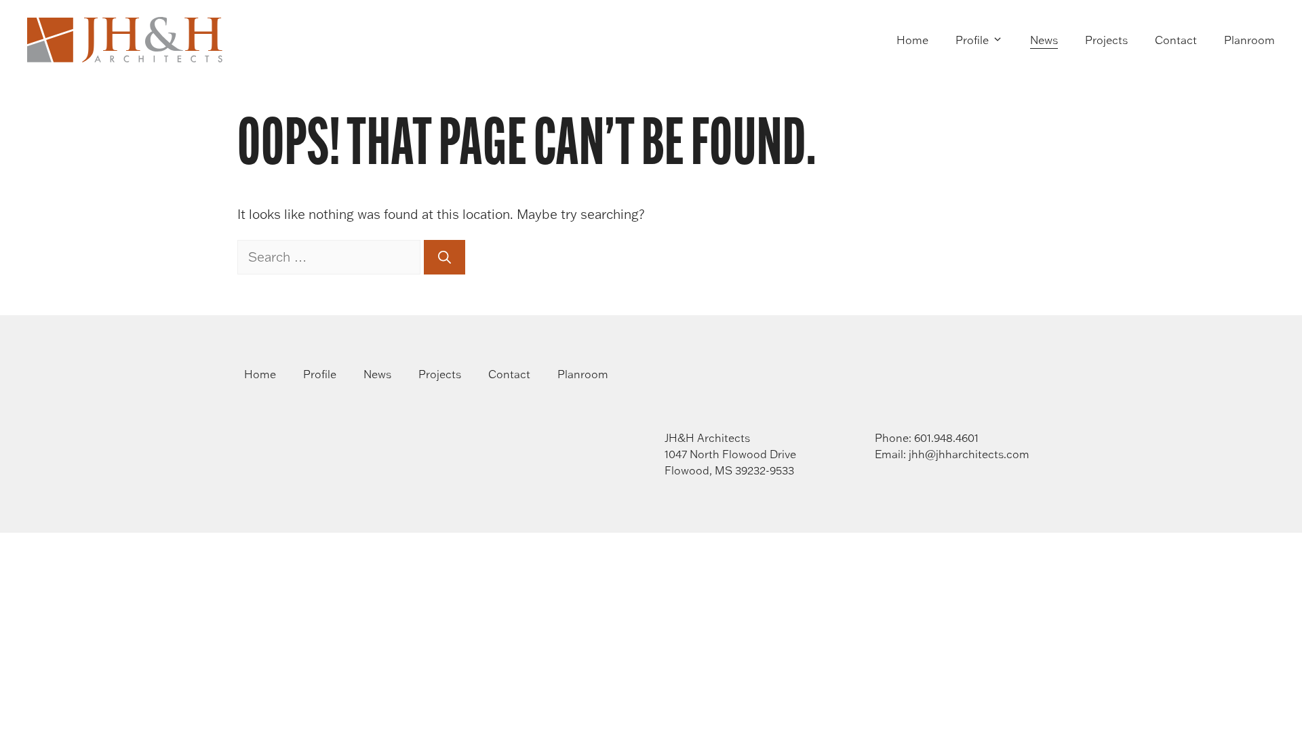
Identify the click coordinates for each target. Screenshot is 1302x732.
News (1044, 40)
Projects (1106, 40)
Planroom (1249, 40)
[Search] (444, 257)
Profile (972, 40)
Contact (1176, 40)
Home (912, 40)
